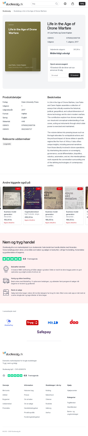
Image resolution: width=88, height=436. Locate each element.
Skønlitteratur (72, 407)
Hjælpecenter (72, 390)
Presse (26, 395)
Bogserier (6, 399)
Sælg (82, 4)
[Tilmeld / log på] (65, 3)
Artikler (5, 395)
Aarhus (48, 412)
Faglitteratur (71, 403)
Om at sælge (28, 404)
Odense (48, 399)
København (50, 395)
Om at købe (28, 399)
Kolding (48, 390)
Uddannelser (7, 404)
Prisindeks (6, 408)
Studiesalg (7, 11)
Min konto (6, 390)
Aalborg (48, 408)
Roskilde (49, 404)
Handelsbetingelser (31, 408)
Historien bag (29, 390)
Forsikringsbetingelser (32, 417)
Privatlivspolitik (29, 412)
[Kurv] (72, 3)
